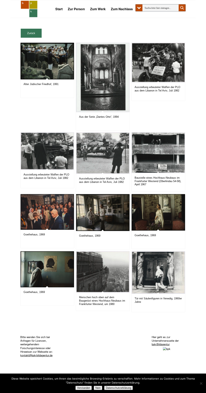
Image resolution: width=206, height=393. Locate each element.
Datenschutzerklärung (118, 387)
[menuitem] (59, 9)
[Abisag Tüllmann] (29, 9)
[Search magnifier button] (182, 7)
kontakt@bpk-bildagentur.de (36, 355)
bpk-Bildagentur (161, 344)
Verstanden (83, 387)
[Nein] (201, 383)
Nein (98, 387)
